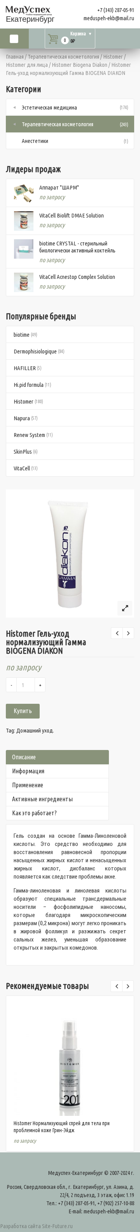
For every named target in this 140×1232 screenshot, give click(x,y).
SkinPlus (23, 451)
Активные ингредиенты (42, 798)
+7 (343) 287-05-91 (115, 10)
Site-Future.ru (57, 1226)
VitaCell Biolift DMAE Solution (71, 215)
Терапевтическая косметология (63, 56)
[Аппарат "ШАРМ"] (23, 193)
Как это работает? (34, 812)
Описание (24, 756)
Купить (23, 710)
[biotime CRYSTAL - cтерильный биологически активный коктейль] (23, 249)
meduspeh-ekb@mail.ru (109, 18)
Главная (15, 56)
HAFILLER (25, 368)
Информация (28, 770)
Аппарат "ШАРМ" (59, 187)
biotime (22, 334)
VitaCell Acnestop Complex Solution (77, 276)
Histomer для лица (27, 64)
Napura (22, 418)
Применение (27, 784)
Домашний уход (34, 730)
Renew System (29, 435)
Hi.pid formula (29, 384)
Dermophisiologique (35, 351)
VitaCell (22, 468)
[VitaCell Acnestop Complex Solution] (23, 282)
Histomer (113, 56)
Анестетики (35, 140)
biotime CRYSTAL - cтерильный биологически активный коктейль (77, 247)
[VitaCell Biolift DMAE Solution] (23, 221)
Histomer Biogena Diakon (79, 64)
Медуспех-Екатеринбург (75, 1172)
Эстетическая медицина (49, 107)
